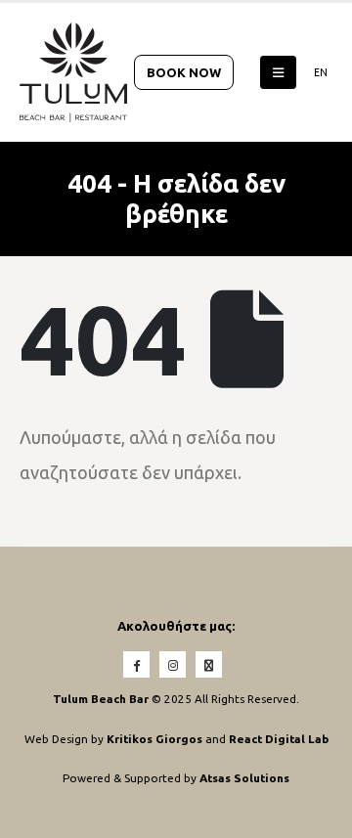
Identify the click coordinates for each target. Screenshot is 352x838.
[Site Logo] (73, 72)
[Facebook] (136, 664)
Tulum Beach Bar (101, 698)
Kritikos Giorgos (156, 738)
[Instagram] (172, 664)
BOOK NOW (184, 72)
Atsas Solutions (244, 778)
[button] (278, 72)
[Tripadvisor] (209, 664)
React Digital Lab (279, 738)
